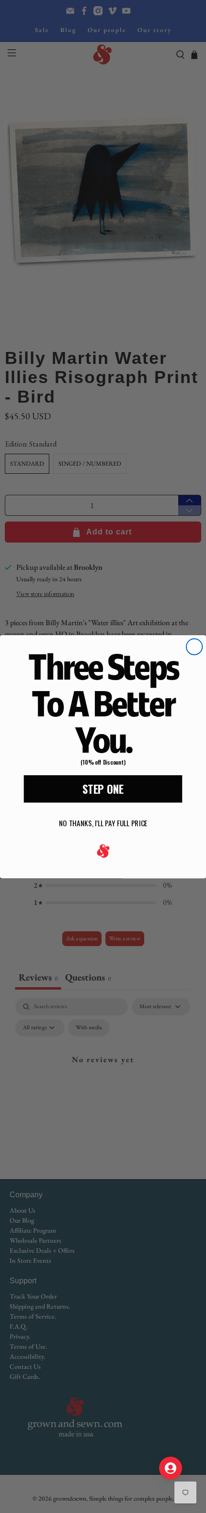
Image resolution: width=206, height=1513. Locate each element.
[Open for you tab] (170, 1468)
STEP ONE (103, 788)
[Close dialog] (194, 646)
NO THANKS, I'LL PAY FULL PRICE (103, 823)
